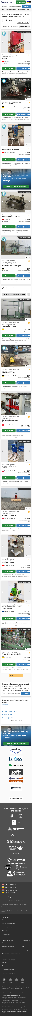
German (4, 708)
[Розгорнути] (16, 75)
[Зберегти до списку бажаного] (29, 55)
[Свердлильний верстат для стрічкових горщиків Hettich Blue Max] (16, 356)
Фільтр (9, 20)
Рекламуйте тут (16, 799)
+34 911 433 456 (10, 893)
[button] (30, 2)
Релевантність (23, 22)
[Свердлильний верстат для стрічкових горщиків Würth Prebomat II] (16, 499)
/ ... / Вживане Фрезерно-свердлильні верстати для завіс (17, 9)
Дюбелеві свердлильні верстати (14, 294)
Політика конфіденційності (8, 1011)
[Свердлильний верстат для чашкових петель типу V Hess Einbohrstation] (16, 310)
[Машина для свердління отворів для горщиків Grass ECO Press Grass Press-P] (16, 592)
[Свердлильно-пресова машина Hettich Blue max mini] (16, 135)
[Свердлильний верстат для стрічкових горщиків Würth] (16, 42)
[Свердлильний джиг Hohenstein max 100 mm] (16, 202)
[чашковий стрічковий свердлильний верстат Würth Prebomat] (16, 546)
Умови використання (22, 1011)
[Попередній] (2, 42)
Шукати (27, 6)
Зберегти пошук (16, 676)
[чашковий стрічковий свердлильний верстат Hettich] (16, 451)
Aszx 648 (5, 705)
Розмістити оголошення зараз (16, 186)
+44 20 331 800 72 (10, 885)
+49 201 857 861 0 (10, 887)
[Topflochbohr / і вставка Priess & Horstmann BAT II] (16, 639)
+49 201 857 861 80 (11, 890)
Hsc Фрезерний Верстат (9, 711)
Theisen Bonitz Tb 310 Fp (16, 900)
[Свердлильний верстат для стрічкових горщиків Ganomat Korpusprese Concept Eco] (16, 404)
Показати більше (16, 721)
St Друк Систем (7, 714)
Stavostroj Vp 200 (7, 718)
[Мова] (28, 2)
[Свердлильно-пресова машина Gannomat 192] (16, 89)
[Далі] (29, 42)
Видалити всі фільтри (11, 26)
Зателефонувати (24, 68)
